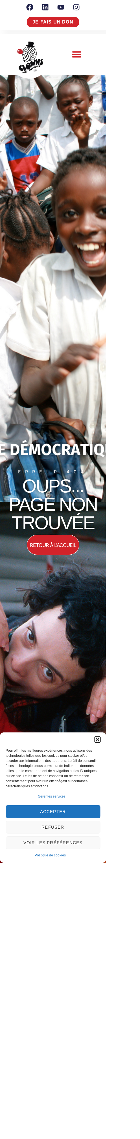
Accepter (53, 811)
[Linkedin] (45, 7)
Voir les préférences (53, 842)
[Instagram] (76, 7)
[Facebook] (30, 7)
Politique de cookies (50, 855)
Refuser (52, 827)
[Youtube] (61, 7)
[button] (97, 739)
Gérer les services (51, 796)
